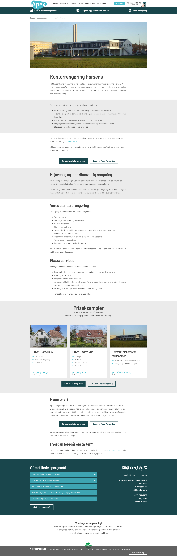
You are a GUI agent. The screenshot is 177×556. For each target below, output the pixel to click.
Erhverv (63, 4)
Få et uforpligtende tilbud (73, 161)
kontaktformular (116, 450)
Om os (80, 4)
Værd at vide (90, 4)
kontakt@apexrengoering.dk (135, 475)
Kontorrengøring (42, 18)
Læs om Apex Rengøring (104, 161)
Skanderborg (71, 141)
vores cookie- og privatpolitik (120, 549)
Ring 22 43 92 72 (134, 466)
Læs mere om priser (73, 384)
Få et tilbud (101, 4)
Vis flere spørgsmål (41, 507)
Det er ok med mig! (137, 553)
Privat (55, 4)
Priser (73, 4)
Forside (32, 18)
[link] (41, 5)
